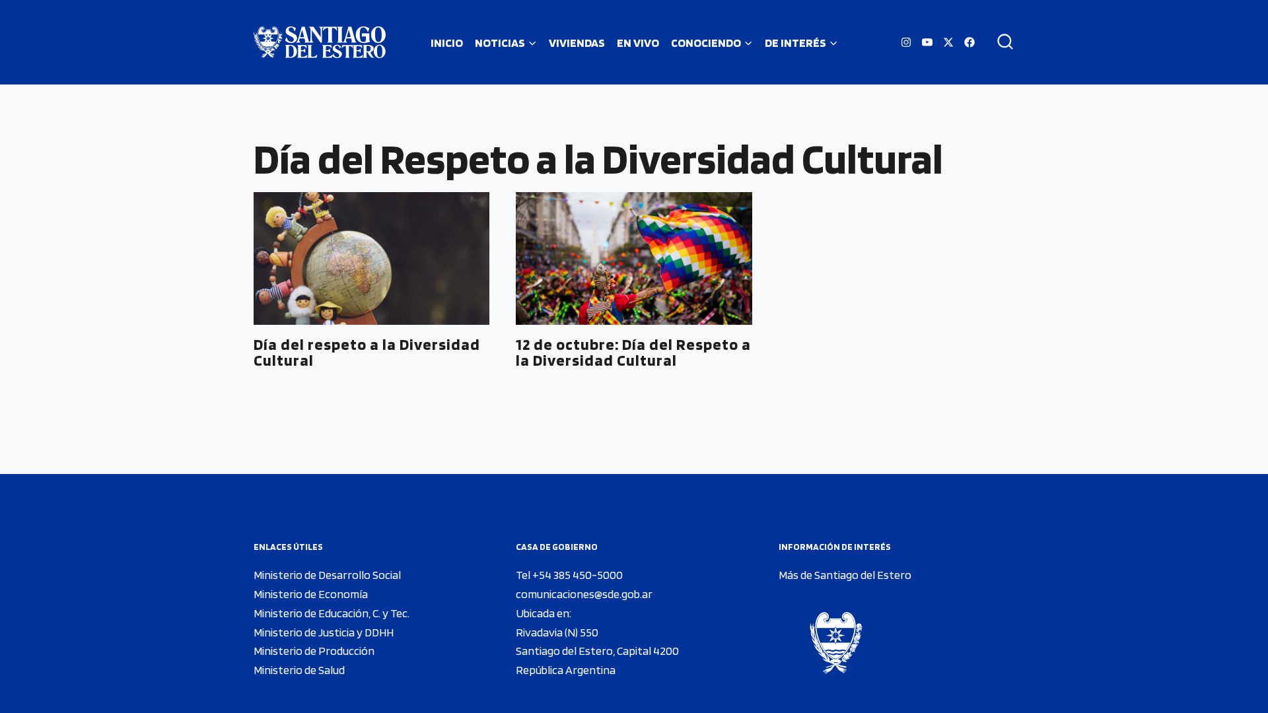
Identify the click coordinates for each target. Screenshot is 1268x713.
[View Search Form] (1000, 42)
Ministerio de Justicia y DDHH (324, 632)
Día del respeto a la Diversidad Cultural (367, 352)
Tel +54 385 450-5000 (569, 575)
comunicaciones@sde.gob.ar (584, 594)
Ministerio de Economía (311, 594)
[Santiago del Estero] (320, 42)
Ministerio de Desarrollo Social (327, 575)
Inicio (447, 43)
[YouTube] (927, 42)
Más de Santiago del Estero (845, 575)
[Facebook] (969, 42)
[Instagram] (906, 42)
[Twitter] (948, 42)
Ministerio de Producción (314, 651)
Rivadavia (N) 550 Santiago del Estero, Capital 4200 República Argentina (597, 651)
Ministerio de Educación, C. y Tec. (331, 613)
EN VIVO (638, 43)
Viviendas (577, 43)
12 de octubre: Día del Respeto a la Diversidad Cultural (633, 352)
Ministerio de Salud (299, 670)
